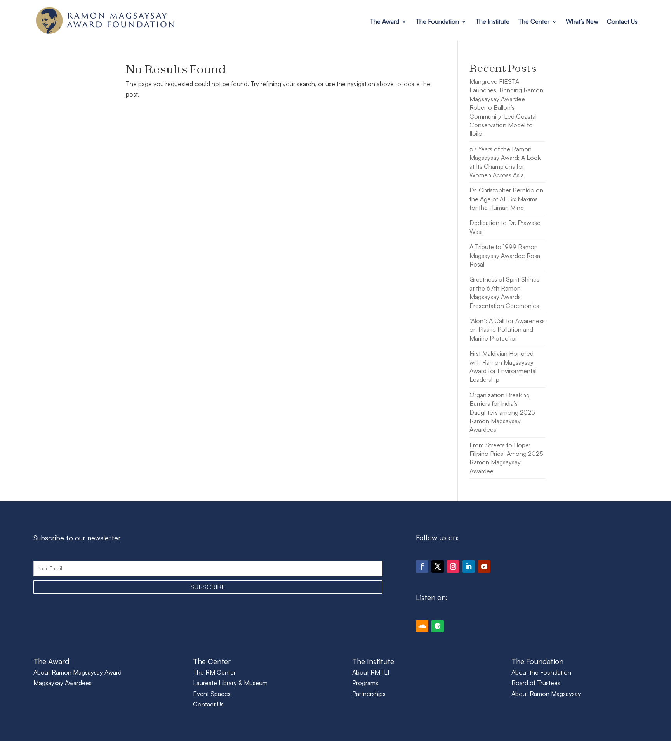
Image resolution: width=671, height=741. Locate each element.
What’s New (582, 21)
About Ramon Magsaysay (546, 694)
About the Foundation (541, 672)
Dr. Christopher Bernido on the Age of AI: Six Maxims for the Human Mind (506, 198)
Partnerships (369, 694)
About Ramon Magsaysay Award (77, 672)
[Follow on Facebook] (422, 566)
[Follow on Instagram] (453, 566)
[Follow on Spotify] (437, 626)
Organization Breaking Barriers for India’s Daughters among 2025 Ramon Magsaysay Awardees (502, 412)
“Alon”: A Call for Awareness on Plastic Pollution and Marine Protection (507, 329)
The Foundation (437, 21)
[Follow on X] (437, 566)
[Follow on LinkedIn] (468, 566)
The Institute (492, 21)
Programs (365, 683)
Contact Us (622, 21)
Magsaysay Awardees (62, 683)
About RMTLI (370, 672)
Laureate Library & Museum (230, 683)
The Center (533, 21)
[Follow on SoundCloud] (422, 626)
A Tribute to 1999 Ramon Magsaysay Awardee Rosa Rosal (504, 255)
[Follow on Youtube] (484, 566)
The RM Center (214, 672)
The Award (384, 21)
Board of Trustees (535, 683)
